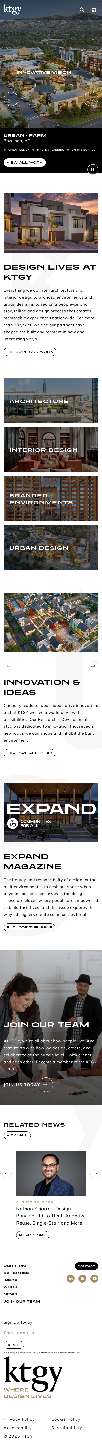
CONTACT (86, 1266)
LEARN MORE (19, 412)
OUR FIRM (15, 1266)
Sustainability (66, 1428)
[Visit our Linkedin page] (71, 1279)
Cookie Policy (66, 1420)
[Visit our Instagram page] (82, 1279)
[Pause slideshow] (92, 169)
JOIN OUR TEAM (22, 1301)
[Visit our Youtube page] (94, 1279)
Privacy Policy (48, 1353)
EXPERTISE (16, 1273)
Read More (32, 1235)
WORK (11, 1287)
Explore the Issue (29, 927)
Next (91, 99)
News (10, 1294)
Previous (11, 99)
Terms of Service (66, 1353)
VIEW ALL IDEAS (24, 168)
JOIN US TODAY (22, 1085)
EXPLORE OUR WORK (30, 352)
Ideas (11, 1280)
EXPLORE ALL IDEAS (29, 753)
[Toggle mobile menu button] (94, 10)
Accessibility (18, 1428)
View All (17, 1135)
